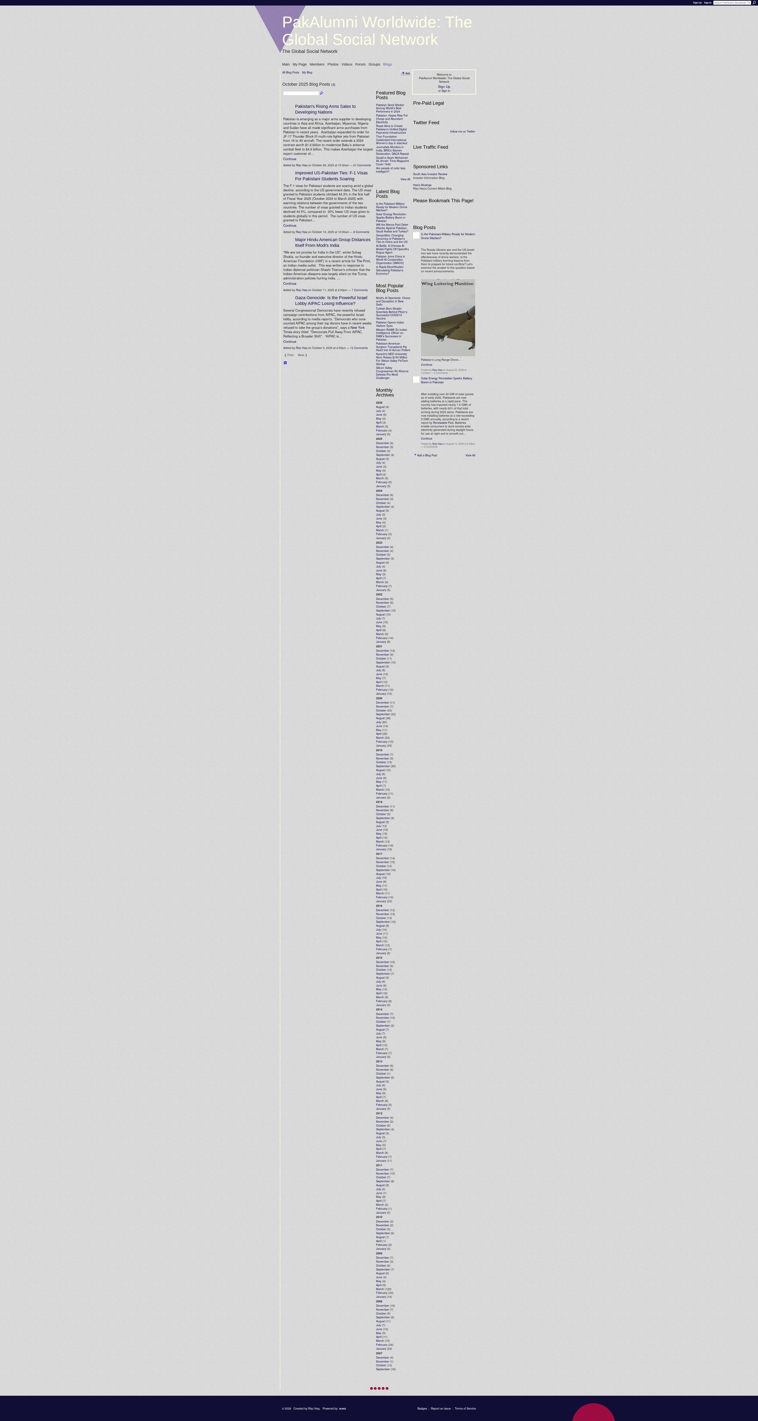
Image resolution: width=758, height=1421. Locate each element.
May (378, 418)
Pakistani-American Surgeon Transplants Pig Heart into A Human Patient (393, 346)
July (378, 411)
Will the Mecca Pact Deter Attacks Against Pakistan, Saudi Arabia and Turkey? (392, 228)
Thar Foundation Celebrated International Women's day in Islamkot (391, 139)
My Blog (307, 72)
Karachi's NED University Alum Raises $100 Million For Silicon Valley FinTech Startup (392, 359)
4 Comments (431, 446)
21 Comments (362, 165)
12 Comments (359, 348)
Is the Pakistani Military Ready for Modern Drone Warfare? (391, 207)
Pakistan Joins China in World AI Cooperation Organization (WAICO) (390, 259)
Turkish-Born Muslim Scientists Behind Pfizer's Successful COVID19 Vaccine (391, 313)
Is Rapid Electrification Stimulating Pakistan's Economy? (390, 270)
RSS (285, 363)
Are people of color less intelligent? (390, 169)
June (379, 414)
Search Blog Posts (322, 93)
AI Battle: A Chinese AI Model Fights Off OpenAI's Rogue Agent (392, 249)
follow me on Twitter (462, 131)
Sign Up (697, 2)
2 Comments (441, 372)
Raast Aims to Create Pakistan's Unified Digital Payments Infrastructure (391, 129)
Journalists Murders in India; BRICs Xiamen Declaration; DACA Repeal (392, 150)
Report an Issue (441, 1408)
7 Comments (360, 290)
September (383, 455)
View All (405, 179)
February (381, 430)
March (380, 426)
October (381, 451)
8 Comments (361, 232)
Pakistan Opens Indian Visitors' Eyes (390, 324)
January (381, 434)
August (380, 407)
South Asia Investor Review (430, 174)
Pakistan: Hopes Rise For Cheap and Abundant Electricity (392, 118)
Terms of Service (465, 1408)
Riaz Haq (301, 165)
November (382, 447)
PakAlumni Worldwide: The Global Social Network (377, 30)
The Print (363, 260)
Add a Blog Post (427, 455)
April (379, 422)
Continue (289, 158)
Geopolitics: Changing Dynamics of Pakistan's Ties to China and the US (391, 238)
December (382, 443)
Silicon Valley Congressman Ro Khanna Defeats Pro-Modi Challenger (392, 373)
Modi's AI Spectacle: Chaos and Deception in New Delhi (393, 301)
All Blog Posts (290, 72)
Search (754, 2)
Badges (422, 1408)
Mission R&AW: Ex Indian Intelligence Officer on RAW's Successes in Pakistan (391, 334)
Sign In (707, 2)
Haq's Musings (422, 185)
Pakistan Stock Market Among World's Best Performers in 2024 (390, 108)
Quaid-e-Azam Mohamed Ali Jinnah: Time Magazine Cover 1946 (392, 161)
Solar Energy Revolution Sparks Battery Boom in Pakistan (391, 217)
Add (407, 73)
